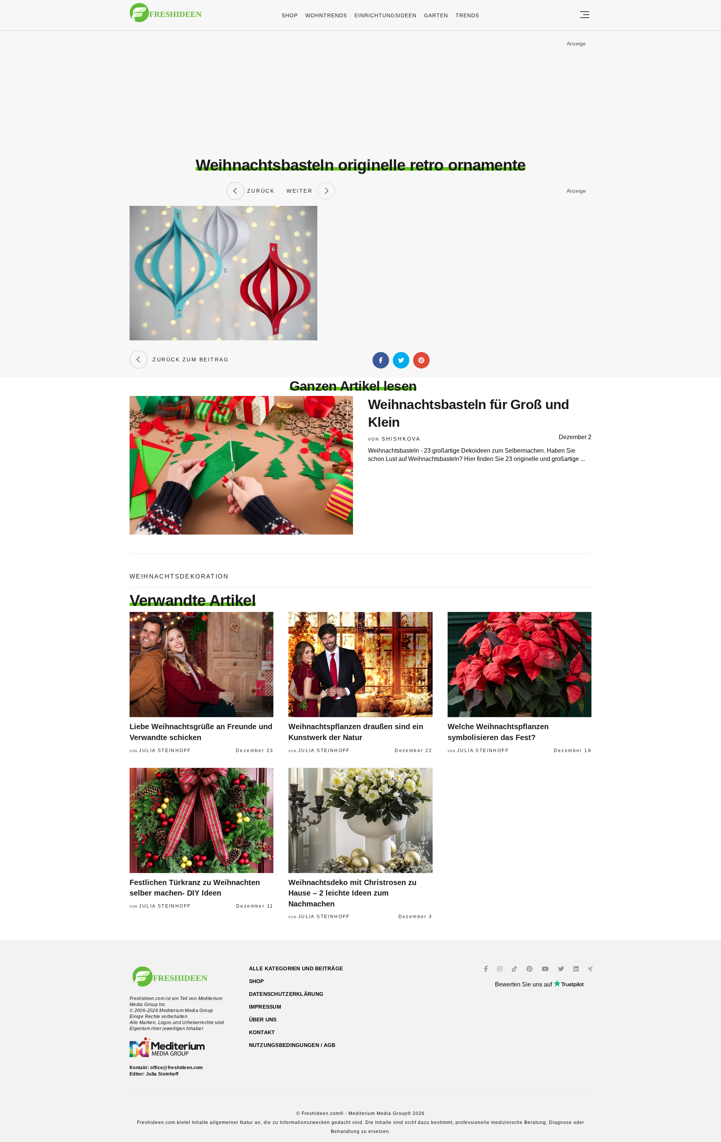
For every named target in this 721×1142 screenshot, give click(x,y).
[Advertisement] (360, 93)
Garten (436, 15)
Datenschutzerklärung (286, 994)
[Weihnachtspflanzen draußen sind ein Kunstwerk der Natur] (360, 664)
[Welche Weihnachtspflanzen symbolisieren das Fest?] (519, 664)
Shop (290, 15)
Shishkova (401, 439)
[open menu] (584, 15)
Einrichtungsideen (385, 15)
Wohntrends (326, 15)
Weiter (302, 191)
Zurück (259, 191)
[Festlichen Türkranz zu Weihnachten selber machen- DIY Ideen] (201, 820)
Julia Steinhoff (165, 750)
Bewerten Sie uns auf (524, 984)
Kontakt (262, 1032)
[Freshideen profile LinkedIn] (577, 969)
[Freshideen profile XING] (591, 969)
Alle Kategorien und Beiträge (296, 968)
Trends (467, 15)
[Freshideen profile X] (562, 969)
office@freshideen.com (176, 1067)
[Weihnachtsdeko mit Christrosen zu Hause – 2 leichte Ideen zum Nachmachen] (360, 820)
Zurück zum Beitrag (188, 359)
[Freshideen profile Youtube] (546, 969)
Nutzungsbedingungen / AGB (292, 1045)
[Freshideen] (166, 16)
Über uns (263, 1020)
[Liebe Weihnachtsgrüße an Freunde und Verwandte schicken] (201, 664)
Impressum (265, 1007)
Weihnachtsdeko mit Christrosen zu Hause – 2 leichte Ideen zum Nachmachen (352, 893)
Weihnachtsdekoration (179, 576)
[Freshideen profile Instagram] (500, 969)
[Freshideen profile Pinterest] (530, 969)
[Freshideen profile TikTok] (515, 969)
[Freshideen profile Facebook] (487, 969)
